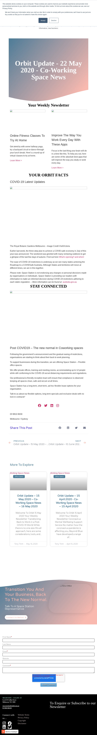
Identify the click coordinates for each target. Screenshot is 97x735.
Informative (43, 28)
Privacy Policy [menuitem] (23, 718)
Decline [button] (53, 20)
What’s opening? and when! (71, 257)
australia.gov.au (70, 282)
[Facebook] (39, 405)
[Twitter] (45, 405)
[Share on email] (84, 428)
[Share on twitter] (76, 428)
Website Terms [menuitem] (23, 715)
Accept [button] (43, 20)
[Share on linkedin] (68, 428)
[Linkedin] (51, 405)
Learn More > (16, 160)
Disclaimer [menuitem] (22, 723)
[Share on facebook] (60, 428)
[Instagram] (57, 405)
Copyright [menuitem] (22, 721)
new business (53, 28)
